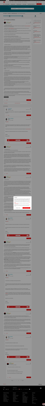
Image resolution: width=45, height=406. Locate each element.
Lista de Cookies (16, 203)
